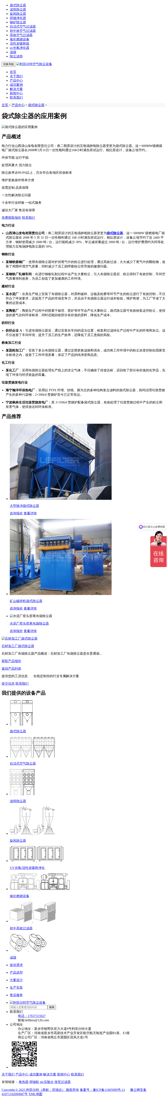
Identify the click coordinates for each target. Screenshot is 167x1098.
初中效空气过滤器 (23, 30)
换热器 (24, 1082)
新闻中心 (16, 93)
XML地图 (35, 1094)
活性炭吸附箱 (19, 43)
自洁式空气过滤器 (23, 26)
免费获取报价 (11, 217)
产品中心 (16, 80)
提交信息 (8, 683)
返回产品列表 (11, 668)
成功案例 (16, 84)
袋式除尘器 (18, 5)
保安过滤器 (62, 1082)
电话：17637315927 (32, 1016)
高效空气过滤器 (21, 35)
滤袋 (13, 52)
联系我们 (16, 97)
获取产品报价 (11, 661)
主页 (5, 105)
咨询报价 (16, 513)
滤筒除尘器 (18, 9)
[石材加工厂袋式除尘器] (19, 638)
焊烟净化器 (18, 18)
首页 (13, 72)
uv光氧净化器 (19, 48)
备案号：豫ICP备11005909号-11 (102, 1090)
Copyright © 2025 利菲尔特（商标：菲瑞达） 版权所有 (40, 1090)
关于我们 (16, 76)
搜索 (51, 1007)
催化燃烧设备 (19, 39)
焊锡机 (34, 1082)
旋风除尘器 (18, 13)
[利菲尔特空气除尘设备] (34, 64)
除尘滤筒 (16, 56)
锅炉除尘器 (18, 22)
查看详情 (30, 513)
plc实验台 (47, 1082)
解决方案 (16, 89)
